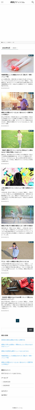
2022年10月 (6, 382)
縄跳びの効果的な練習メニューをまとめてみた (15, 351)
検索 (30, 330)
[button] (33, 2)
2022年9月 (6, 385)
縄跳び (5, 395)
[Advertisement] (17, 22)
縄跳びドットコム (17, 2)
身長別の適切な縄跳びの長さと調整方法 (13, 340)
